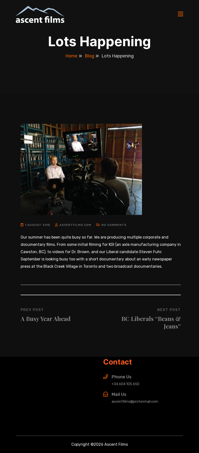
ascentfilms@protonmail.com (135, 402)
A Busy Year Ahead (46, 318)
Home (71, 56)
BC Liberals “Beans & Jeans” (151, 322)
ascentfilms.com (75, 225)
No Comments (113, 225)
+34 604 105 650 (125, 384)
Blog (89, 56)
